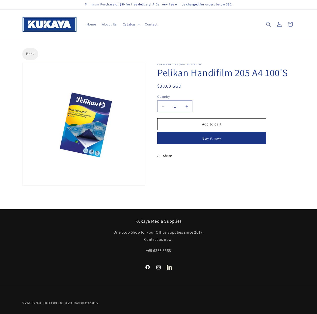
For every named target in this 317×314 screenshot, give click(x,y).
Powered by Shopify (85, 302)
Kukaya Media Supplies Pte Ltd (52, 302)
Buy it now (211, 138)
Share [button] (167, 155)
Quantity (163, 97)
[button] (131, 24)
